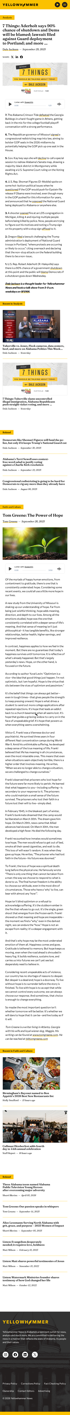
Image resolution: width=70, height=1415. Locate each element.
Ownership (8, 1390)
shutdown (56, 267)
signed (54, 134)
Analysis (7, 17)
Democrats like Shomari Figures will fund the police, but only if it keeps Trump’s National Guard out (35, 441)
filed (19, 236)
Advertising (44, 1390)
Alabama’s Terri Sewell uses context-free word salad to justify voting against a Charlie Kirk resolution (26, 461)
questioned (11, 189)
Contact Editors (26, 1390)
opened (24, 212)
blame (44, 271)
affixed (46, 228)
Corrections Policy (30, 1383)
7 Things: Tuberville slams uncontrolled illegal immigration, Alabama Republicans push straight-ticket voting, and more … (29, 401)
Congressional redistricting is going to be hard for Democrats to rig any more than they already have (34, 482)
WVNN (25, 291)
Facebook (21, 57)
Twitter (12, 57)
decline (42, 157)
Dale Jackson (10, 49)
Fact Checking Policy (55, 1383)
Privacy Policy (10, 1383)
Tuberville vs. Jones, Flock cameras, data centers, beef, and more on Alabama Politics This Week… (33, 347)
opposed (37, 201)
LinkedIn (17, 57)
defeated (44, 114)
